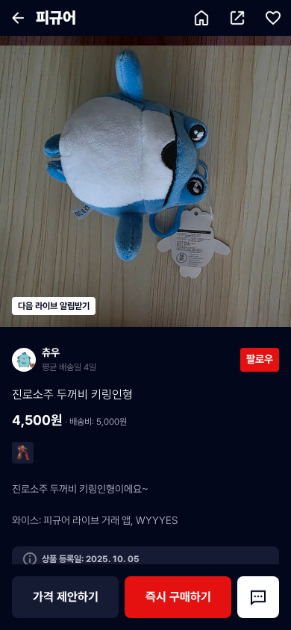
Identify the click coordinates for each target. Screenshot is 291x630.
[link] (126, 359)
